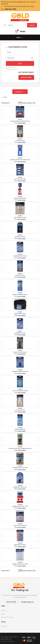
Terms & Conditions (7, 617)
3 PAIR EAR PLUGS (20, 275)
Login (20, 63)
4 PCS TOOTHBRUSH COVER (20, 390)
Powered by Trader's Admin (7, 641)
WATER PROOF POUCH (20, 544)
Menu (19, 37)
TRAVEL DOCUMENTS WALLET (20, 294)
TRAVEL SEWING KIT (20, 429)
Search (32, 25)
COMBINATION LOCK (20, 333)
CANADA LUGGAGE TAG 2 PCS (20, 506)
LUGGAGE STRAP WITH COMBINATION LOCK (20, 448)
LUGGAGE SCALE (20, 140)
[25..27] (20, 103)
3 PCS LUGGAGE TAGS (20, 179)
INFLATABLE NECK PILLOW (20, 256)
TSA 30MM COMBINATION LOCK (20, 371)
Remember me (11, 67)
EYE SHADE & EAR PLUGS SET (20, 467)
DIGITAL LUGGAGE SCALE (20, 352)
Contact (3, 610)
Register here (26, 77)
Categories (19, 92)
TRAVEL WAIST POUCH (20, 313)
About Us (4, 626)
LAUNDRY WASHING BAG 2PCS (20, 564)
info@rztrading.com (27, 602)
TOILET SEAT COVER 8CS (20, 525)
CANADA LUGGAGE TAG (20, 198)
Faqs (2, 614)
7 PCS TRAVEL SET (20, 410)
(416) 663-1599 (10, 9)
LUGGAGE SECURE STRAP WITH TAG (20, 121)
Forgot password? (12, 69)
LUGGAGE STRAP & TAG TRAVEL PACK (20, 159)
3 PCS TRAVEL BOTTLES (20, 217)
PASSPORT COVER (20, 236)
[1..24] (20, 102)
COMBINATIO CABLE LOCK (20, 487)
